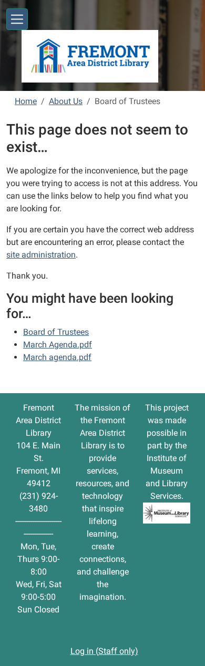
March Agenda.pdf (57, 345)
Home (26, 101)
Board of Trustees (56, 332)
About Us (66, 101)
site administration (41, 255)
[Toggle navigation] (17, 19)
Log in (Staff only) (104, 651)
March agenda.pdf (57, 357)
